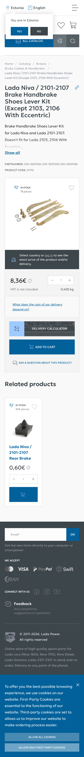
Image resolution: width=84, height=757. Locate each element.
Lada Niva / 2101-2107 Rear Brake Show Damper (23, 453)
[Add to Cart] (23, 494)
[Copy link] (75, 87)
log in (49, 255)
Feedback (23, 604)
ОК (72, 534)
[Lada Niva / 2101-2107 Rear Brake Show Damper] (23, 429)
